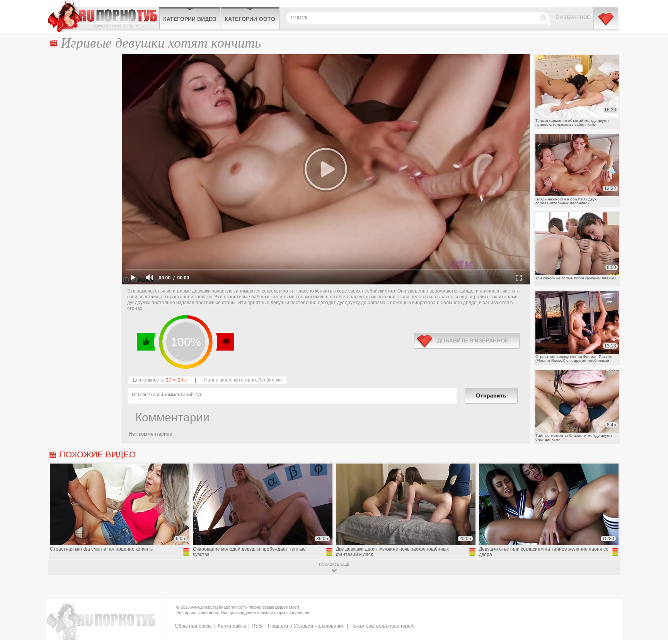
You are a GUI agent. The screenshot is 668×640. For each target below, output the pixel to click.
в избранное (467, 341)
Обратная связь (193, 626)
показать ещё (334, 564)
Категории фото (250, 19)
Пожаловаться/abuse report (382, 626)
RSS (257, 626)
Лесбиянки (270, 380)
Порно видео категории (230, 380)
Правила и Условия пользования (306, 626)
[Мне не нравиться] (224, 342)
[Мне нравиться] (146, 342)
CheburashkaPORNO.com (103, 16)
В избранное (573, 17)
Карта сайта (232, 626)
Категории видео (189, 19)
